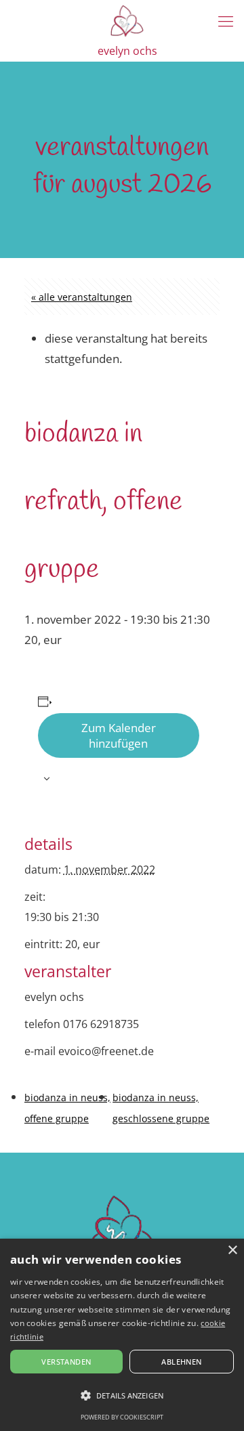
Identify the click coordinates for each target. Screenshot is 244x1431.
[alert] (122, 1335)
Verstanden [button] (66, 1362)
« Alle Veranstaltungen (81, 297)
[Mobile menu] (225, 20)
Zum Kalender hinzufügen (118, 735)
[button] (122, 1396)
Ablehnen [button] (181, 1362)
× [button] (232, 1250)
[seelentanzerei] (127, 20)
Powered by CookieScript (122, 1417)
